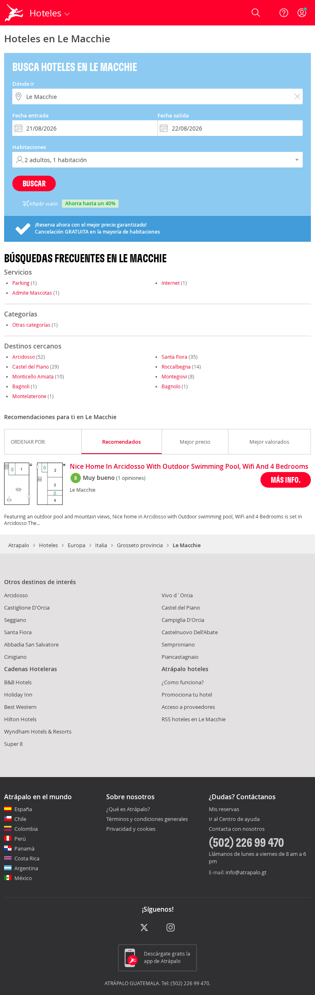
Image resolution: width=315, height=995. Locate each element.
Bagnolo (171, 386)
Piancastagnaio (180, 656)
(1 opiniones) (131, 478)
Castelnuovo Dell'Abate (190, 632)
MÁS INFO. (286, 480)
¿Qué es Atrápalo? (128, 809)
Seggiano (15, 620)
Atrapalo (18, 545)
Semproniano (178, 644)
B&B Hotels (18, 682)
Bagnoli (21, 386)
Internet (171, 283)
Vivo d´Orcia (177, 595)
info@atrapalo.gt (246, 872)
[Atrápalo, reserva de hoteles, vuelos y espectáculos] (15, 12)
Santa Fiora (174, 356)
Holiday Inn (18, 694)
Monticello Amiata (33, 376)
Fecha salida (173, 115)
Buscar (34, 183)
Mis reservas (224, 809)
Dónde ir (23, 84)
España (23, 809)
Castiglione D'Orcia (27, 607)
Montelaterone (29, 396)
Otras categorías (31, 324)
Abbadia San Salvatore (31, 644)
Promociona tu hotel (187, 694)
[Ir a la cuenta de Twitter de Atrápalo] (144, 928)
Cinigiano (15, 656)
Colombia (26, 828)
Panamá (24, 848)
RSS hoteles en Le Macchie (194, 719)
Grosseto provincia (140, 545)
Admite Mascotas (32, 292)
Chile (20, 819)
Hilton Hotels (20, 719)
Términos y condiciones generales (147, 819)
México (23, 878)
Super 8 (13, 743)
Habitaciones (29, 147)
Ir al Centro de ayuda (234, 819)
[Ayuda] (284, 13)
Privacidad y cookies (130, 828)
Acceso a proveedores (188, 707)
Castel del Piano (30, 366)
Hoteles (48, 545)
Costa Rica (26, 858)
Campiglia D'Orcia (183, 620)
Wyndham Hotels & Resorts (37, 731)
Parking (21, 283)
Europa (76, 545)
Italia (101, 545)
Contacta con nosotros (237, 829)
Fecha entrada (30, 115)
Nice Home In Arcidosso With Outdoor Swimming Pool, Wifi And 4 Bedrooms (189, 467)
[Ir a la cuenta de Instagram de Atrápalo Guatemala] (171, 928)
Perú (20, 838)
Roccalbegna (176, 366)
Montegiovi (174, 376)
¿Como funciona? (183, 682)
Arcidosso (23, 356)
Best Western (20, 707)
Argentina (26, 868)
